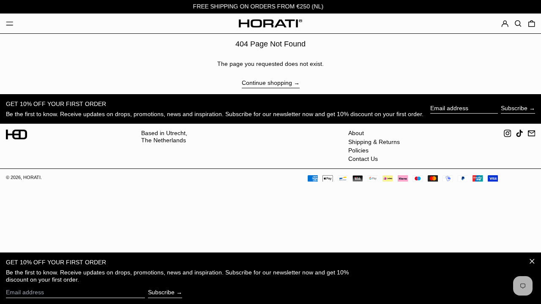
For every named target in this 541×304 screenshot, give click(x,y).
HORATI (32, 177)
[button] (518, 23)
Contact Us (363, 158)
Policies (358, 150)
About (356, 133)
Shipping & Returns (374, 141)
